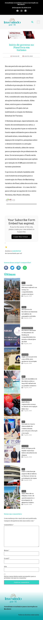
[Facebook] (18, 11)
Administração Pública (27, 328)
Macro (23, 282)
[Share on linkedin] (18, 268)
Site (5, 566)
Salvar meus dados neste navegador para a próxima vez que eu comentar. (20, 577)
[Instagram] (22, 11)
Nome (6, 550)
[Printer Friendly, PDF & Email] (10, 200)
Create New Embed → (21, 237)
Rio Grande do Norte (26, 399)
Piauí (23, 469)
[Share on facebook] (6, 268)
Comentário (9, 525)
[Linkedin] (26, 11)
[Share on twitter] (12, 268)
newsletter (16, 251)
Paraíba (24, 491)
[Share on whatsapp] (25, 268)
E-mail (7, 558)
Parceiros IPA (25, 354)
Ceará (23, 421)
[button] (38, 22)
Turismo (24, 307)
